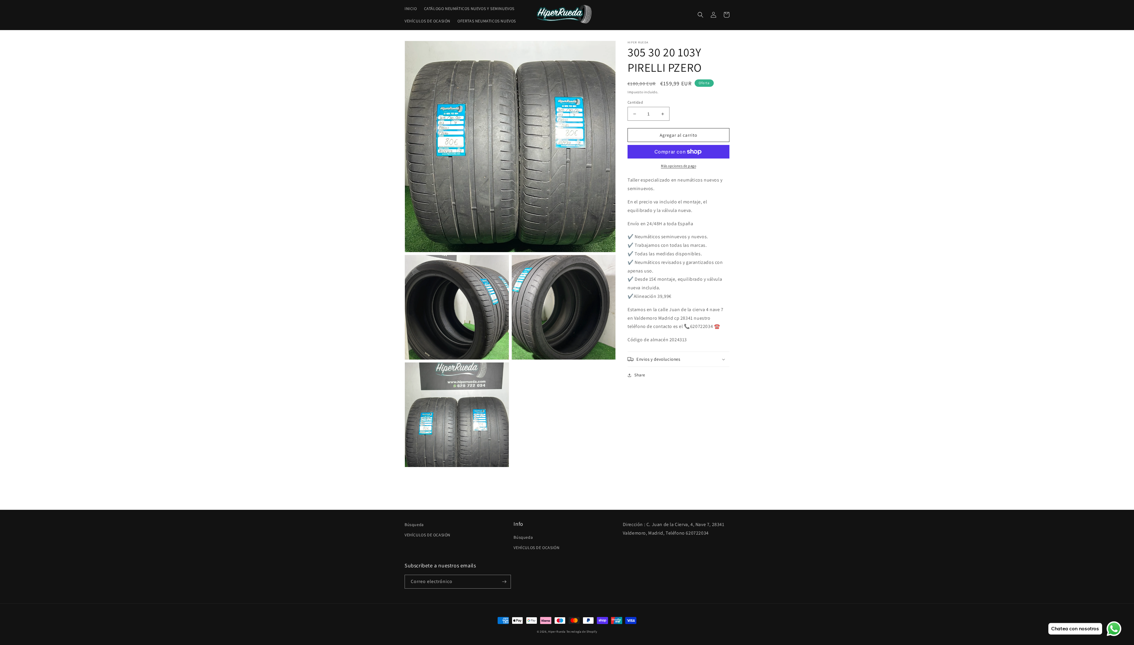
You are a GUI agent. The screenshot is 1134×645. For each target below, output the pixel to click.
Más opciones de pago (678, 166)
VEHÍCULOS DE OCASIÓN (427, 535)
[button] (700, 14)
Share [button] (639, 375)
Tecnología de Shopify (581, 631)
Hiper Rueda (557, 631)
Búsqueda (414, 524)
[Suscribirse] (504, 582)
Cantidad (635, 102)
